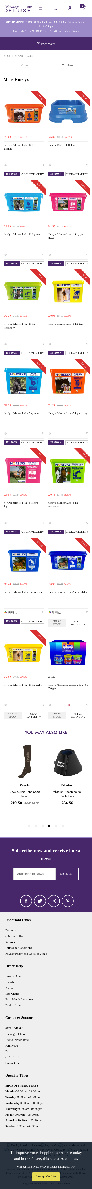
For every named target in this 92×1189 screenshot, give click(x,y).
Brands (9, 982)
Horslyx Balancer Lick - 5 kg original (23, 592)
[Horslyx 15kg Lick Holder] (68, 112)
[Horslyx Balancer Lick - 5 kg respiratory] (68, 470)
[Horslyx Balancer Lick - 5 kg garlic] (68, 291)
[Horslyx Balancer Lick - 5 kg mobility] (68, 381)
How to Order (13, 976)
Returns (10, 942)
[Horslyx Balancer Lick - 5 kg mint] (24, 381)
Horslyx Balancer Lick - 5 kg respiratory (63, 505)
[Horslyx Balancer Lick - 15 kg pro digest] (68, 202)
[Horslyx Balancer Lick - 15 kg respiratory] (24, 291)
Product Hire (13, 1005)
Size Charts (12, 993)
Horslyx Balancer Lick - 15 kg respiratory (19, 326)
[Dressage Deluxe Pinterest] (68, 901)
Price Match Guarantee (19, 999)
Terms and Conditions (18, 948)
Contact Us (12, 1063)
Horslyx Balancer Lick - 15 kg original (68, 592)
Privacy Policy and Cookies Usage (26, 953)
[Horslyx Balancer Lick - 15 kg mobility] (24, 112)
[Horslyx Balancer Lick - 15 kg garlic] (24, 652)
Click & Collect (15, 936)
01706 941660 (14, 1028)
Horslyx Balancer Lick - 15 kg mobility (19, 147)
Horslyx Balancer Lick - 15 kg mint (22, 234)
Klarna (9, 988)
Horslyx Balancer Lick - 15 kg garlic (23, 685)
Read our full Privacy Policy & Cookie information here (46, 1166)
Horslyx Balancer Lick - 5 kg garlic (66, 324)
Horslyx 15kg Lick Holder (61, 145)
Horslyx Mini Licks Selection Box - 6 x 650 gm (68, 687)
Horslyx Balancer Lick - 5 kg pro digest (21, 505)
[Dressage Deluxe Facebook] (26, 901)
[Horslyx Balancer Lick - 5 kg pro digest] (24, 470)
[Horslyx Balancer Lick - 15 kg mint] (24, 202)
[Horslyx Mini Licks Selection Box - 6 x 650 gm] (68, 652)
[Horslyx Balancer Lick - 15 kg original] (68, 560)
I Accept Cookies (46, 1176)
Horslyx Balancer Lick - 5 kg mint (21, 413)
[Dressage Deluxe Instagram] (54, 901)
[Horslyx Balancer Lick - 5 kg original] (24, 560)
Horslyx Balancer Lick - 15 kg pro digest (66, 236)
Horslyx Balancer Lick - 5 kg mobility (67, 413)
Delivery (10, 930)
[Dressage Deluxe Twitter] (40, 901)
